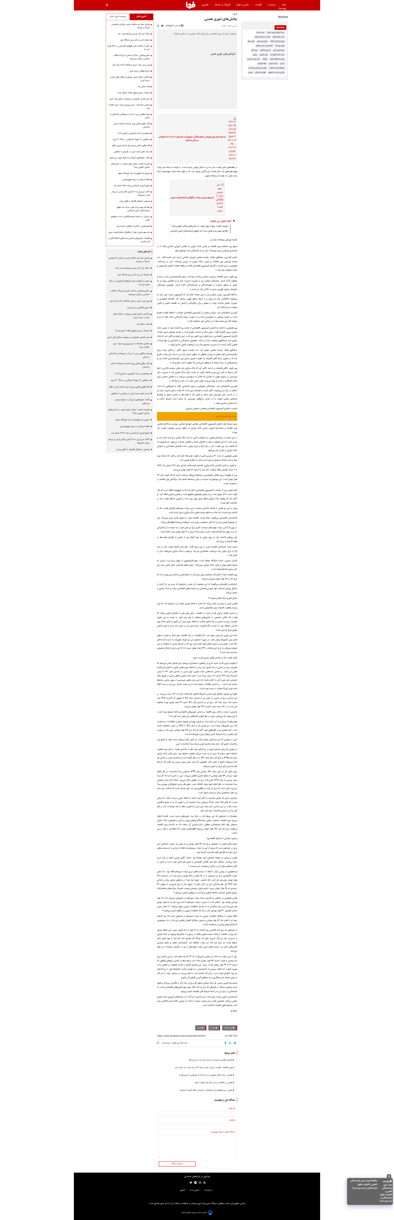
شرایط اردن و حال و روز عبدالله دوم (135, 40)
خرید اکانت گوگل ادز (277, 54)
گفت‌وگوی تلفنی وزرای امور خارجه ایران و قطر (131, 145)
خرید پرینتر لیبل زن (253, 59)
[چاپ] (159, 26)
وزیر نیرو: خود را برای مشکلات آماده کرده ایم (131, 65)
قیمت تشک (260, 32)
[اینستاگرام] (199, 1183)
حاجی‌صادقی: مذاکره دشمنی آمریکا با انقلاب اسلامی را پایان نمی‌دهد (131, 57)
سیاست (272, 5)
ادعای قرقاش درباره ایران (139, 71)
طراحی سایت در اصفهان (276, 72)
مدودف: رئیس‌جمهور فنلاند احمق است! (133, 92)
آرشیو (182, 1190)
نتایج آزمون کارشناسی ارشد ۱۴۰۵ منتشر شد (132, 185)
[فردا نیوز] (190, 5)
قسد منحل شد (144, 86)
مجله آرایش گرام (278, 50)
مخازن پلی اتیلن (262, 41)
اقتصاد (258, 5)
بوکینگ (265, 59)
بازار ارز (213, 1027)
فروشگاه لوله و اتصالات (276, 67)
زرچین (255, 54)
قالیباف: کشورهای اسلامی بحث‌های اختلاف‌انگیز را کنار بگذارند (129, 240)
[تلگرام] (234, 1043)
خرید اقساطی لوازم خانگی (275, 32)
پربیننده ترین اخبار (118, 16)
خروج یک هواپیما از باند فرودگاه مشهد (134, 173)
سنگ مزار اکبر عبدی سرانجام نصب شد (134, 34)
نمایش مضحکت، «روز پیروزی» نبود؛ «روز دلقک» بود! (129, 106)
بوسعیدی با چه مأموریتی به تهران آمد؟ (134, 133)
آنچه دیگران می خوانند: (220, 221)
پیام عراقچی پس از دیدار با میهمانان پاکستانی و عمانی (130, 116)
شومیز (250, 72)
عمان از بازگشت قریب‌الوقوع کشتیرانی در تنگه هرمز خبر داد (128, 47)
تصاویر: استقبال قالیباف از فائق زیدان (134, 201)
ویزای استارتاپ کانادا (277, 41)
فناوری (205, 5)
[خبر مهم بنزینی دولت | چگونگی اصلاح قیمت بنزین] (219, 198)
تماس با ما (195, 1190)
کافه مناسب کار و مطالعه (264, 45)
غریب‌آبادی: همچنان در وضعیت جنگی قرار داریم (130, 99)
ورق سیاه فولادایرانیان (277, 59)
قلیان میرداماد (279, 45)
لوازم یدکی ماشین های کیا (258, 67)
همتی (199, 1027)
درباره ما (208, 1190)
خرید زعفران (264, 54)
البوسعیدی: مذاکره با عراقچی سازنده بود (133, 226)
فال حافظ (251, 41)
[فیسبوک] (226, 1043)
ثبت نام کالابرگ (265, 50)
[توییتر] (229, 1043)
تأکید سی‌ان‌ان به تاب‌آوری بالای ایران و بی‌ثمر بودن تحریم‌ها (130, 193)
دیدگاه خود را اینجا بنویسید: (222, 1132)
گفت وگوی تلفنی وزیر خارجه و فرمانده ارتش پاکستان (131, 125)
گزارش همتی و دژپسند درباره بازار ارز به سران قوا (210, 1060)
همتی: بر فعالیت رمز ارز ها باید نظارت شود (213, 1082)
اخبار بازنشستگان (278, 36)
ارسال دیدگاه (177, 1164)
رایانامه (232, 1120)
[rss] (203, 1183)
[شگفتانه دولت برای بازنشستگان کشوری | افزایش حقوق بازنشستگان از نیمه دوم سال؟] (385, 1191)
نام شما (232, 1108)
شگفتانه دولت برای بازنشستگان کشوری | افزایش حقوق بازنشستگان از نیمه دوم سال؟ (363, 1184)
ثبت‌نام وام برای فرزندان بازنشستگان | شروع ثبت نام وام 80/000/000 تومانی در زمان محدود (192, 138)
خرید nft (254, 50)
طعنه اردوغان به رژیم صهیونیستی (136, 179)
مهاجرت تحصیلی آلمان (262, 36)
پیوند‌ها (282, 8)
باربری (282, 63)
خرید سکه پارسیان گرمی (226, 416)
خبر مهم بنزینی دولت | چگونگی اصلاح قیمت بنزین (192, 198)
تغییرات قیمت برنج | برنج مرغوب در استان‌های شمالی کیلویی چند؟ (199, 226)
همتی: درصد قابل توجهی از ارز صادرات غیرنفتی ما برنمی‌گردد (205, 1075)
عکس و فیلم (243, 5)
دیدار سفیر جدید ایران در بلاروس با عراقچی (132, 151)
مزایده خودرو (273, 63)
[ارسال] (163, 26)
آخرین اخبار (141, 16)
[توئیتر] (190, 1183)
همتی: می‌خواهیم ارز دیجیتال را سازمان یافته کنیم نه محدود (205, 1090)
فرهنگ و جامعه (223, 5)
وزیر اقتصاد (228, 1027)
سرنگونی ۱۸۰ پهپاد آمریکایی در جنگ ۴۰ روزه (131, 139)
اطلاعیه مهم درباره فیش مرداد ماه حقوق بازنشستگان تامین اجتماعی (199, 231)
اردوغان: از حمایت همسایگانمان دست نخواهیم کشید (130, 218)
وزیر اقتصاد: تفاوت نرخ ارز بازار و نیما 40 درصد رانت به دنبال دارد (203, 1067)
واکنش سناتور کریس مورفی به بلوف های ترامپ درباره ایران (130, 78)
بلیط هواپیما (262, 63)
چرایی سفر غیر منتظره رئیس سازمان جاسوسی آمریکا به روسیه (130, 26)
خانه (284, 5)
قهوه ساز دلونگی (260, 72)
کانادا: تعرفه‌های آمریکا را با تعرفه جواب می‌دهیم (130, 158)
